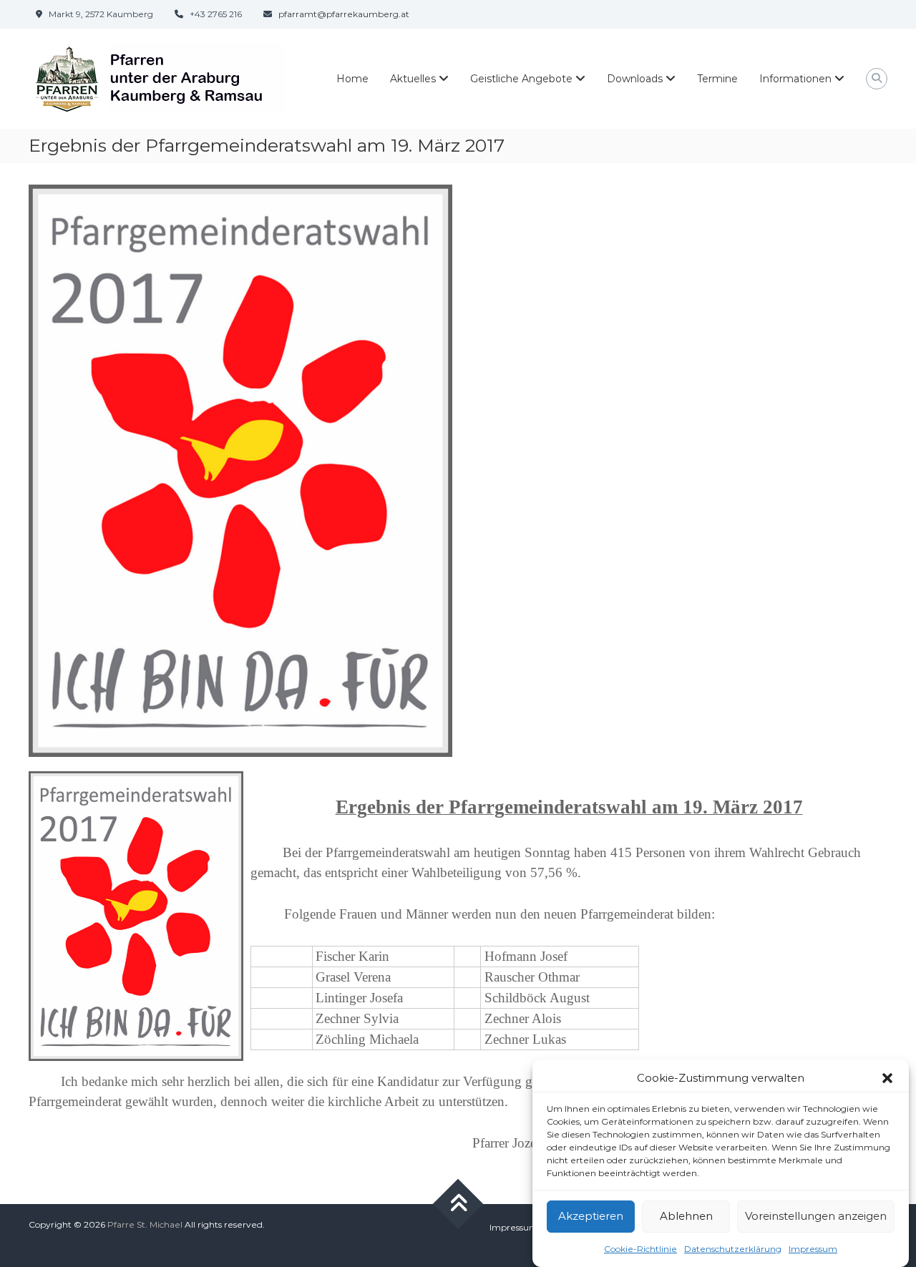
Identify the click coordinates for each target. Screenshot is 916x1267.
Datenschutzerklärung (732, 1248)
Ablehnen (686, 1216)
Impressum (813, 1248)
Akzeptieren (590, 1216)
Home (352, 78)
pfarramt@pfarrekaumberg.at (343, 14)
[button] (887, 1078)
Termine (717, 78)
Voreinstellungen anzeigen (816, 1216)
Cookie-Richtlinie (640, 1248)
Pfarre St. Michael (144, 1224)
